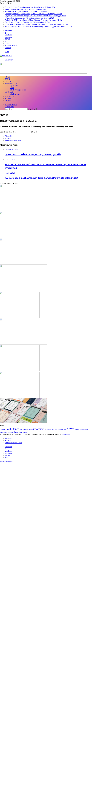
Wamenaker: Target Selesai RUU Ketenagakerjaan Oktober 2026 (29, 18)
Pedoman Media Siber (13, 140)
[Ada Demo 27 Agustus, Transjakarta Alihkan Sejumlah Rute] (20, 397)
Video (8, 101)
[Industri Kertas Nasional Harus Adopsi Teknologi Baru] (23, 237)
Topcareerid (65, 434)
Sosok (12, 88)
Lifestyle (10, 81)
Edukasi (9, 92)
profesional (3, 432)
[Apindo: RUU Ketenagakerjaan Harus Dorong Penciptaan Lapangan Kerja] (20, 370)
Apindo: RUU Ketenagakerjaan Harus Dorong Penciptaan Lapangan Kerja (33, 20)
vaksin (20, 432)
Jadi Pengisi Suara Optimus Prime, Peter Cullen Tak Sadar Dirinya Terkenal (33, 14)
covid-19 (10, 429)
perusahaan (84, 429)
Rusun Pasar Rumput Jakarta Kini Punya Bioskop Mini (26, 11)
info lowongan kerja (26, 429)
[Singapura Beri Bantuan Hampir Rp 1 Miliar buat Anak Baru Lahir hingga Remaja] (20, 317)
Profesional (11, 83)
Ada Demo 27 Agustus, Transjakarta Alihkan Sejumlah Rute (27, 22)
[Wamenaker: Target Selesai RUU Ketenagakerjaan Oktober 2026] (23, 344)
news (70, 429)
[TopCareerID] (6, 56)
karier (46, 429)
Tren (7, 79)
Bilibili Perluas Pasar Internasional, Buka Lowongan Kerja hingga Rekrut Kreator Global (38, 26)
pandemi (78, 429)
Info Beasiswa (15, 94)
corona (2, 429)
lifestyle (60, 429)
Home (8, 77)
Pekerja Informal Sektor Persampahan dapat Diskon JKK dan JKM (30, 7)
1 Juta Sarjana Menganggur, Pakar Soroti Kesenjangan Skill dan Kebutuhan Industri (36, 24)
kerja (49, 429)
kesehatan (54, 429)
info (16, 428)
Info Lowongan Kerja (18, 90)
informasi (38, 428)
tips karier (10, 432)
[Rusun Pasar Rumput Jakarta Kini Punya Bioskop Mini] (23, 264)
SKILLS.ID (9, 96)
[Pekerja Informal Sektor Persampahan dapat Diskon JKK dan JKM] (23, 211)
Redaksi (8, 138)
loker (64, 429)
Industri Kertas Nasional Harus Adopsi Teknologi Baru (25, 9)
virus (25, 432)
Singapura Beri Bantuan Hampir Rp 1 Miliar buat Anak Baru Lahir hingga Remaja (36, 16)
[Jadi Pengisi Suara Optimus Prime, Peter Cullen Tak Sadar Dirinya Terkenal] (23, 290)
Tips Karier (14, 86)
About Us (8, 136)
